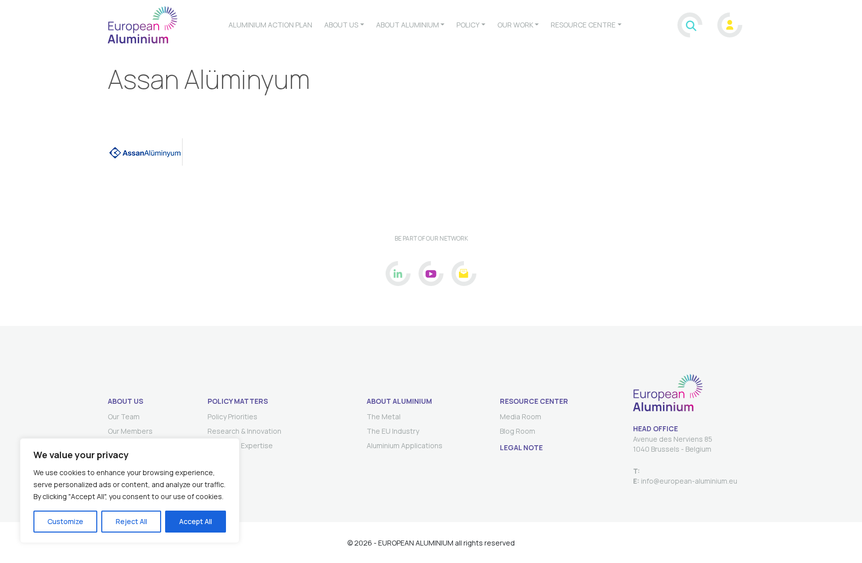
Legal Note (521, 447)
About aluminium (407, 24)
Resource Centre (583, 24)
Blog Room (517, 431)
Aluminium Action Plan (270, 24)
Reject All (131, 521)
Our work (515, 24)
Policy (467, 24)
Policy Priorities (232, 416)
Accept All (195, 521)
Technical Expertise (240, 445)
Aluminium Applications (404, 445)
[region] (129, 490)
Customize (65, 521)
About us (341, 24)
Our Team (124, 416)
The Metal (384, 416)
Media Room (520, 416)
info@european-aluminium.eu (688, 481)
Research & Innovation (244, 431)
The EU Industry (393, 431)
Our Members (130, 431)
